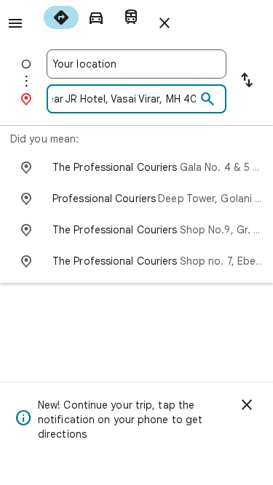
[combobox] (136, 64)
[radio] (61, 17)
